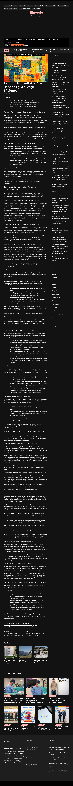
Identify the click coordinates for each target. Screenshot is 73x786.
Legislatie (48, 39)
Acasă (6, 39)
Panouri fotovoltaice (57, 314)
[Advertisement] (36, 28)
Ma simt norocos (18, 45)
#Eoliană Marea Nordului (26, 5)
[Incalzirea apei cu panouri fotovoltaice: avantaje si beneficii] (1, 393)
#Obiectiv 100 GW (39, 5)
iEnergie (36, 12)
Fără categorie (55, 304)
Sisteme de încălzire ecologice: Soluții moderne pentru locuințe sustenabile (10, 661)
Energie (11, 39)
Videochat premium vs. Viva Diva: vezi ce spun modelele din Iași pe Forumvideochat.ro (60, 123)
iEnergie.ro (6, 748)
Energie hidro (41, 39)
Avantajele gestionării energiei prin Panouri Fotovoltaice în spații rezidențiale (40, 662)
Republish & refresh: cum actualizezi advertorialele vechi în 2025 (60, 258)
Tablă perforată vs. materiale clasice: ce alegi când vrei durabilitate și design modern (60, 138)
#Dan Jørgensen (36, 8)
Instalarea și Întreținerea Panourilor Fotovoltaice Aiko (24, 104)
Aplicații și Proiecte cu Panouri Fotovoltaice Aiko (23, 106)
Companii (54, 277)
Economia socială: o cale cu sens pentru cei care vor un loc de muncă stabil (40, 51)
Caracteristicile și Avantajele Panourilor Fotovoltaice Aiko (25, 102)
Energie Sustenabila (31, 766)
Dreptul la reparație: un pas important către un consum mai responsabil (60, 65)
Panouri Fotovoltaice (31, 764)
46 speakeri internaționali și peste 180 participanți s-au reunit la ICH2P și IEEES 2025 (60, 246)
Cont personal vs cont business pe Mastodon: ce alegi (28, 728)
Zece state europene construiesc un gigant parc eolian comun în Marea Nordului (60, 145)
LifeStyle (54, 311)
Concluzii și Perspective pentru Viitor (20, 108)
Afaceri (54, 274)
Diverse (54, 39)
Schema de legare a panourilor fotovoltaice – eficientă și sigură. (20, 625)
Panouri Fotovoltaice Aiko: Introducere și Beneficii (23, 100)
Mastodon (54, 327)
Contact (18, 42)
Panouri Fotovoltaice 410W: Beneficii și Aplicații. (16, 623)
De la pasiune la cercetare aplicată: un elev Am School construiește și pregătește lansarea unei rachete (58, 704)
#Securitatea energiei (25, 8)
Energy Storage (56, 297)
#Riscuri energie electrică (10, 8)
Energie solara (30, 39)
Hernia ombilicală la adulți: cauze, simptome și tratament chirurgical (59, 51)
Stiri (53, 320)
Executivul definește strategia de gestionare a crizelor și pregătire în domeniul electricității (60, 152)
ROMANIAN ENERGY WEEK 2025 (61, 727)
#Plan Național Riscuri (63, 5)
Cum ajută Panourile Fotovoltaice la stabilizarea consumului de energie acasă (24, 662)
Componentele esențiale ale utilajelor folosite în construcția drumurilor (60, 107)
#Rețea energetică (50, 5)
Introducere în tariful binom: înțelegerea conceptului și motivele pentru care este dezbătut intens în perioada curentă (59, 188)
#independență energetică (10, 5)
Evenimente (55, 301)
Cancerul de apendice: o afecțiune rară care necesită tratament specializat (19, 51)
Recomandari (8, 42)
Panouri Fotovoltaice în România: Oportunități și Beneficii (19, 626)
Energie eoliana (21, 39)
